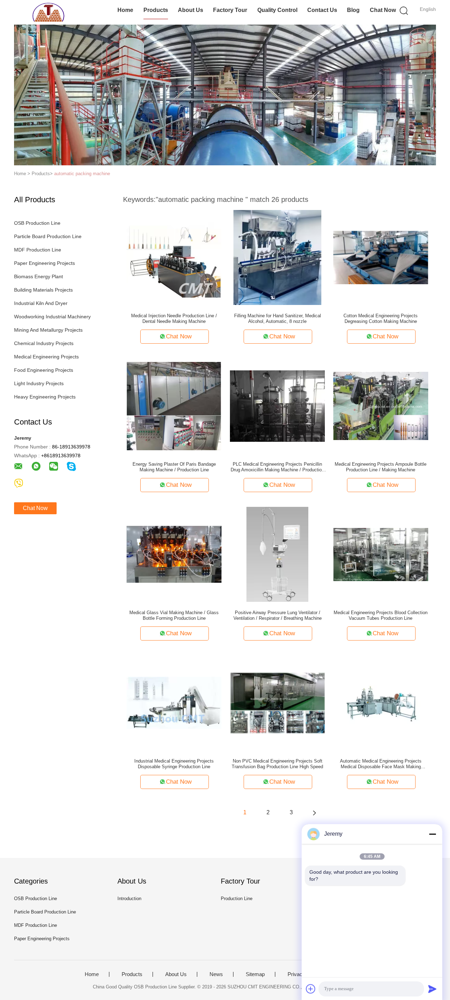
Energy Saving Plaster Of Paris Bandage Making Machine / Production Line (174, 466)
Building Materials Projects (43, 290)
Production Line (236, 898)
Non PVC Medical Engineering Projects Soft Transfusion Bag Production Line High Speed (277, 763)
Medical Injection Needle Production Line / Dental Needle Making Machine (174, 318)
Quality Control (277, 10)
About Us (190, 10)
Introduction (129, 898)
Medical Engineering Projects (46, 356)
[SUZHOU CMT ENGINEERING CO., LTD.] (48, 12)
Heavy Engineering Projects (45, 397)
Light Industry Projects (39, 383)
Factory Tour (230, 10)
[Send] (432, 988)
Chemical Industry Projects (43, 343)
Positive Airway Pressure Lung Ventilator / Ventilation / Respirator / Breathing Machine (277, 615)
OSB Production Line (37, 223)
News (216, 974)
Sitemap (255, 974)
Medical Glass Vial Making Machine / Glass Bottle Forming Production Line (174, 615)
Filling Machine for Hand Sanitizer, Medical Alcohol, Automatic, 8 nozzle (277, 318)
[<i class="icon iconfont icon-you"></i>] (314, 812)
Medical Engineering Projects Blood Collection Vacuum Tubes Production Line (381, 615)
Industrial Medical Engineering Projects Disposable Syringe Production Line (174, 763)
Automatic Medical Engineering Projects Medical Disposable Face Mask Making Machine (381, 764)
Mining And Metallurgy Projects (48, 330)
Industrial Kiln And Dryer (41, 303)
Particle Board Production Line (48, 236)
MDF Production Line (37, 250)
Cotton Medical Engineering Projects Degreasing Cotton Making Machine (380, 318)
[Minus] (432, 834)
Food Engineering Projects (43, 370)
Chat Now (383, 10)
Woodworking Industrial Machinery (52, 316)
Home (125, 10)
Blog (353, 10)
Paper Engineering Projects (44, 263)
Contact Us (322, 10)
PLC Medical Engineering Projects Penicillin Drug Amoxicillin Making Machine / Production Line (277, 467)
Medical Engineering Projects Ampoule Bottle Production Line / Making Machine (380, 466)
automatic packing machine (82, 173)
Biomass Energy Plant (38, 276)
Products (155, 10)
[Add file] (311, 988)
